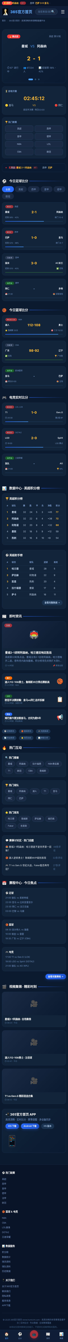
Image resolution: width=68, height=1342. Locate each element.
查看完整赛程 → (55, 976)
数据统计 (6, 1257)
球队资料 (6, 1266)
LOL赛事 (6, 1227)
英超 (19, 128)
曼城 (10, 764)
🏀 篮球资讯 (26, 731)
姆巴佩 (51, 818)
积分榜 (5, 1252)
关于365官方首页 (10, 1286)
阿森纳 (22, 764)
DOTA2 (5, 1232)
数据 (61, 1335)
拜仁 (10, 798)
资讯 (48, 1335)
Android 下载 (30, 1126)
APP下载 (6, 1305)
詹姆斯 (43, 771)
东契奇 (23, 826)
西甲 (49, 128)
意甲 (19, 136)
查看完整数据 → (52, 602)
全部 (8, 189)
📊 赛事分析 (43, 738)
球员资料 (6, 1261)
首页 (4, 21)
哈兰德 (11, 818)
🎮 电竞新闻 (43, 731)
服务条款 (6, 1300)
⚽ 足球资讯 (9, 731)
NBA (19, 144)
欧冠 (49, 152)
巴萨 (21, 798)
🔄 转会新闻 (9, 738)
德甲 (49, 136)
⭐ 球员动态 (26, 738)
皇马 (55, 791)
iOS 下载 (12, 1126)
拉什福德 (37, 764)
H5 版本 (47, 1126)
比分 (20, 1335)
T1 (9, 771)
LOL (49, 144)
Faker (11, 826)
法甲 (4, 1198)
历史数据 (6, 1271)
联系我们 (6, 1291)
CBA (19, 152)
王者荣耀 (6, 1237)
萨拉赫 (38, 818)
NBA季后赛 (53, 764)
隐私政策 (6, 1296)
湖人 (35, 791)
